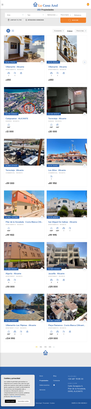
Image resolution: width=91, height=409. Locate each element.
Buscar (75, 20)
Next (42, 49)
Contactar (56, 380)
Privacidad (46, 403)
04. (50, 347)
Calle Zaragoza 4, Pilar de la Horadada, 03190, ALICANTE (77, 387)
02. (41, 347)
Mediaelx (84, 403)
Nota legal (39, 403)
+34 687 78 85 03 (75, 377)
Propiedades (43, 380)
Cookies (52, 403)
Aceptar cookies (10, 401)
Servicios (42, 390)
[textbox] (16, 15)
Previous (5, 49)
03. (46, 347)
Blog (54, 376)
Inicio (41, 376)
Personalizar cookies (23, 401)
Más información (15, 396)
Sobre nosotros (44, 385)
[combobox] (15, 15)
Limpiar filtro (16, 20)
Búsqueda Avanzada (36, 20)
